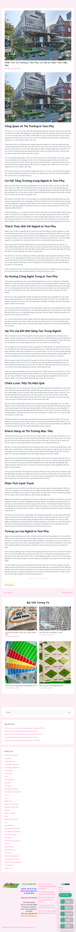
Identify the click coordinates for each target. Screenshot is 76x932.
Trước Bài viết (7, 592)
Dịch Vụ (60, 887)
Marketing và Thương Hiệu (13, 792)
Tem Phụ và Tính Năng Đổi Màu (51, 686)
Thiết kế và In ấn (10, 850)
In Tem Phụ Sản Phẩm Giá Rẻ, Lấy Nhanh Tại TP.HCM (21, 737)
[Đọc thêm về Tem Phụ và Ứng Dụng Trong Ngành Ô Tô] (21, 662)
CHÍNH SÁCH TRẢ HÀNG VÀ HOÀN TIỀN (65, 893)
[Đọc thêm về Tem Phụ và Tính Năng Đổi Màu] (55, 662)
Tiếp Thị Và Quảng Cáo (12, 856)
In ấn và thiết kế (9, 779)
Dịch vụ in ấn (8, 773)
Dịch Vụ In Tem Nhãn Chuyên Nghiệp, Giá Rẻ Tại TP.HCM (22, 740)
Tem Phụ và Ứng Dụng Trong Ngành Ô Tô (20, 686)
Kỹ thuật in (8, 783)
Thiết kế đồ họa (9, 847)
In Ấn (6, 776)
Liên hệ (60, 889)
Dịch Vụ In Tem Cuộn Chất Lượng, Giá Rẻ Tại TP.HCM (21, 731)
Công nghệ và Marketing (12, 767)
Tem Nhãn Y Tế (9, 837)
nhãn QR (7, 810)
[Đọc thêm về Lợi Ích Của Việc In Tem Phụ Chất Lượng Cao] (21, 618)
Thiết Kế (7, 843)
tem (6, 822)
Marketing (8, 786)
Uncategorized (9, 865)
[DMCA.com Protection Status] (65, 884)
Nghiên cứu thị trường (11, 804)
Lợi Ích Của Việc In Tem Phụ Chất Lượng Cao (20, 633)
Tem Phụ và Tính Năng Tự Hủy (50, 632)
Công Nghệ (8, 758)
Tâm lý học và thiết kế (11, 819)
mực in (7, 798)
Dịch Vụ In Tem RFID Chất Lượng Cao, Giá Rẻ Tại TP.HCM (23, 734)
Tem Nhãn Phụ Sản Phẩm (12, 831)
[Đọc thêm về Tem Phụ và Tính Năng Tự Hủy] (55, 618)
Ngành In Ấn (8, 801)
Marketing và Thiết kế (11, 789)
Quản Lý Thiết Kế (10, 813)
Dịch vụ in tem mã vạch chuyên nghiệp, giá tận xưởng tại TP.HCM (25, 728)
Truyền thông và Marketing (13, 862)
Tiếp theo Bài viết (68, 592)
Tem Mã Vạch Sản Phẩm (12, 828)
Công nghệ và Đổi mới (11, 764)
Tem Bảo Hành (9, 825)
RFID (6, 816)
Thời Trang (8, 853)
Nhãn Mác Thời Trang (11, 807)
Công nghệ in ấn (9, 761)
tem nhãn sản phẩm (11, 834)
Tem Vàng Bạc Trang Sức (12, 841)
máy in (7, 795)
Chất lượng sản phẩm (11, 755)
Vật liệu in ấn (8, 868)
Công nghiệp (8, 770)
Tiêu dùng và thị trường (12, 859)
